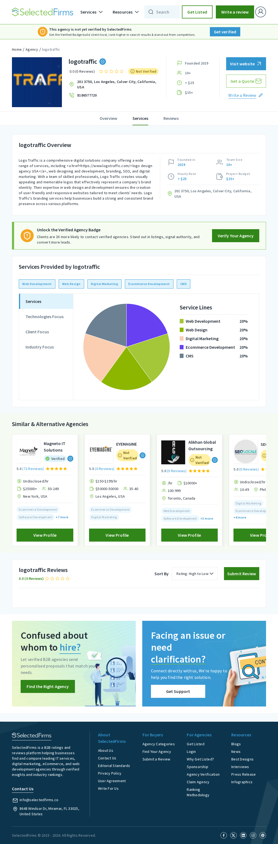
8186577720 (87, 95)
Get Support (178, 691)
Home (17, 49)
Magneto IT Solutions (54, 447)
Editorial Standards (114, 765)
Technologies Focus (45, 316)
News (236, 751)
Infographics (241, 781)
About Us (105, 750)
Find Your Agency (157, 751)
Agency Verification (203, 774)
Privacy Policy (110, 773)
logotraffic (51, 49)
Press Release (243, 774)
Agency (32, 49)
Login (191, 751)
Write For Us (108, 788)
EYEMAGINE (126, 444)
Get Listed (197, 12)
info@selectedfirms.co (39, 799)
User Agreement (112, 780)
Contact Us (107, 758)
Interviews (240, 766)
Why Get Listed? (200, 759)
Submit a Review (156, 759)
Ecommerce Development (149, 284)
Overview (108, 118)
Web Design (71, 284)
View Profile (44, 535)
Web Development (37, 284)
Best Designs (242, 759)
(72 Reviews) (33, 468)
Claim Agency (198, 781)
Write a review (235, 12)
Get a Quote (242, 81)
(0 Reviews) (104, 468)
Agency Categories (159, 743)
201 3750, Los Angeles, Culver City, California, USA (116, 84)
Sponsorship (197, 766)
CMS (183, 284)
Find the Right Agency (48, 686)
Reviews (171, 118)
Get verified (225, 31)
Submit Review (241, 573)
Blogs (236, 743)
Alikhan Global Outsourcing (202, 445)
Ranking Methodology (198, 792)
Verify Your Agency (236, 235)
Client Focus (37, 331)
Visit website (242, 63)
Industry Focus (40, 347)
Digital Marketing (104, 284)
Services (140, 118)
